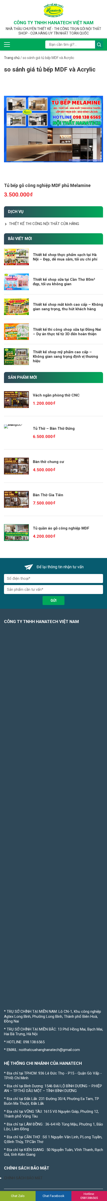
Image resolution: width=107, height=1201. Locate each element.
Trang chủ (12, 58)
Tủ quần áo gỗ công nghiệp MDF (61, 528)
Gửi (53, 600)
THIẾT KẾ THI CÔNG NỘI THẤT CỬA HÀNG (44, 224)
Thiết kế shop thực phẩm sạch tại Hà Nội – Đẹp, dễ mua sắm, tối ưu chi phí (65, 257)
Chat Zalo (18, 1196)
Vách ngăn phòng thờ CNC (56, 395)
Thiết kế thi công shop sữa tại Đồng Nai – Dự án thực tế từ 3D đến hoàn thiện (67, 331)
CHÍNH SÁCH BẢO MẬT (23, 1178)
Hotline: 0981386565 (89, 1196)
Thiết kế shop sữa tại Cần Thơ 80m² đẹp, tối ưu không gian (64, 281)
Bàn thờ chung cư (48, 462)
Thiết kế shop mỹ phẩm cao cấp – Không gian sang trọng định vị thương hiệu (65, 356)
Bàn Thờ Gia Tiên (48, 495)
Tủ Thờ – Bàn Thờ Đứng (54, 428)
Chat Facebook (53, 1196)
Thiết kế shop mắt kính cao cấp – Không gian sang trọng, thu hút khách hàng (68, 306)
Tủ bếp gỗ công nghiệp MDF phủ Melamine (47, 185)
